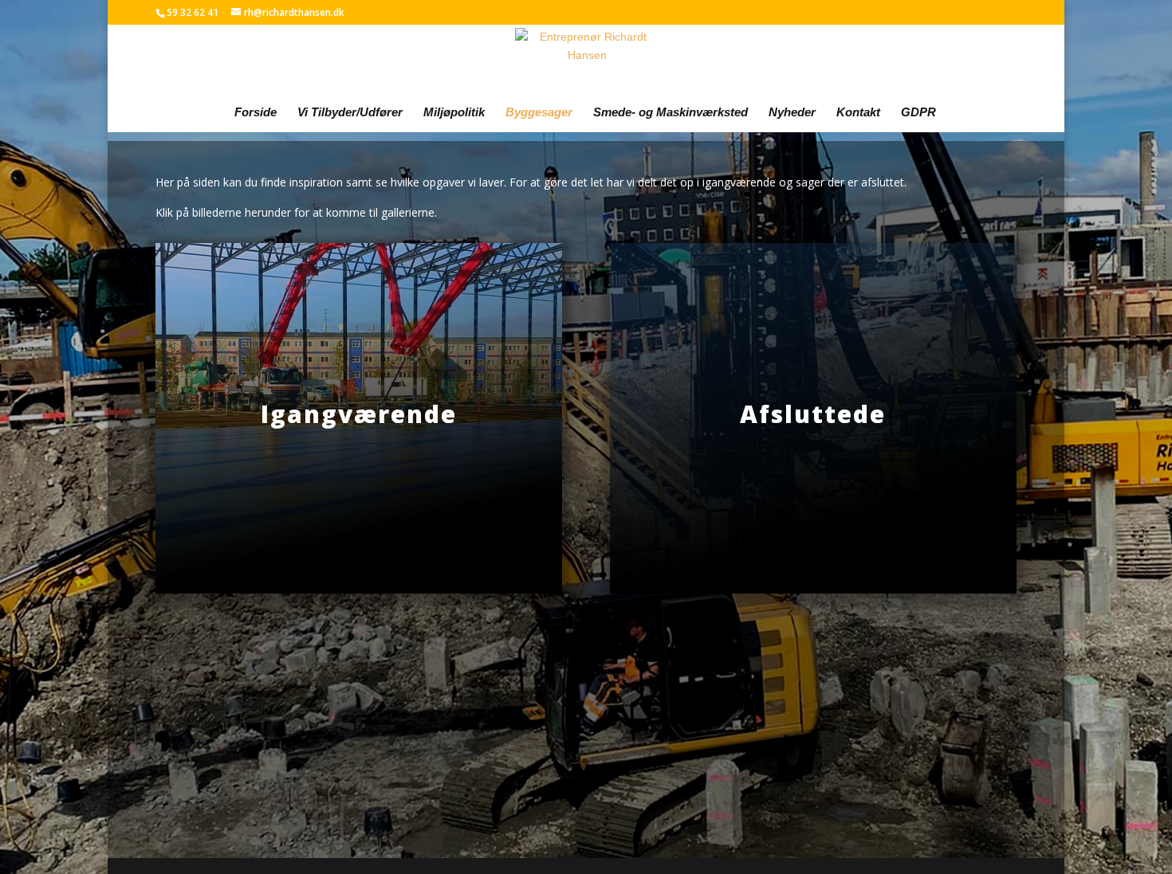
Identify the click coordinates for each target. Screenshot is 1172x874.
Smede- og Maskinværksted (670, 113)
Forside (255, 113)
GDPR (918, 113)
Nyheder (792, 113)
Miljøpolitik (454, 113)
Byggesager (538, 113)
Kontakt (858, 113)
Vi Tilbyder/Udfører (350, 113)
